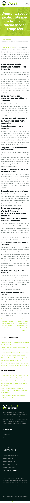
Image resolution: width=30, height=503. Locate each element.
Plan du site (15, 502)
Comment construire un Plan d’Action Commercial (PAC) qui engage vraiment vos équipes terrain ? (14, 390)
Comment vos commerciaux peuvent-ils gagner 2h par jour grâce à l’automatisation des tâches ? (14, 383)
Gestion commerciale (6, 39)
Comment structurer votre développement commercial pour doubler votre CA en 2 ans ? (22, 324)
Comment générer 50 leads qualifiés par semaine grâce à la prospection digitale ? (8, 323)
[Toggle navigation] (27, 3)
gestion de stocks (8, 47)
